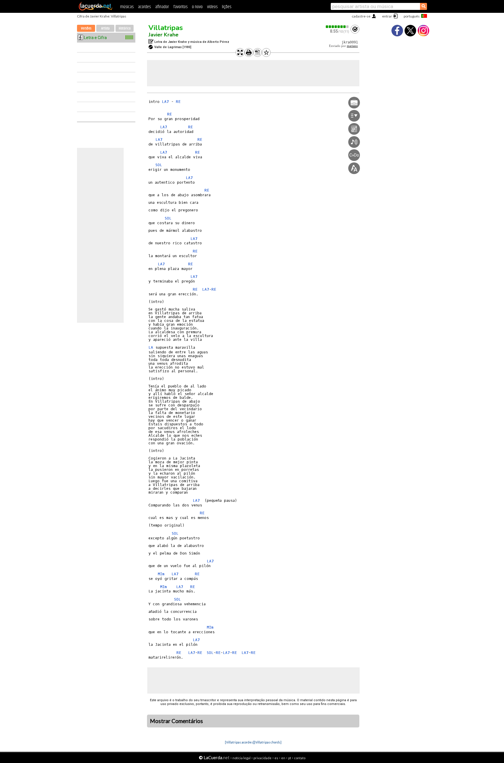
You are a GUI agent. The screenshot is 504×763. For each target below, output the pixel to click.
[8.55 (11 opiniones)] (337, 26)
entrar (387, 16)
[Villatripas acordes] (239, 742)
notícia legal (241, 758)
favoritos (180, 6)
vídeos (212, 6)
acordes (144, 6)
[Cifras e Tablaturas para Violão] (95, 9)
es (276, 758)
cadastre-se (361, 16)
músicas (127, 6)
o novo (197, 6)
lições (226, 6)
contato (299, 758)
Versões (86, 28)
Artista (105, 28)
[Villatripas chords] (267, 742)
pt (289, 758)
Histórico (125, 28)
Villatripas (165, 27)
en (283, 758)
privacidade (262, 758)
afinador (162, 6)
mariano (352, 46)
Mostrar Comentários (176, 721)
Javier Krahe (163, 34)
